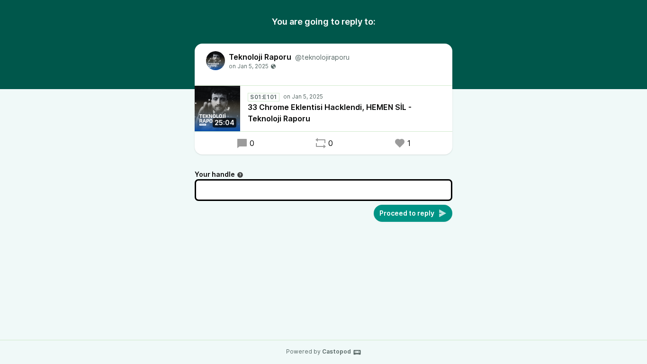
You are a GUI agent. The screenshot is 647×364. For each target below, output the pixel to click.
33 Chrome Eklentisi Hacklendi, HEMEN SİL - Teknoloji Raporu (330, 112)
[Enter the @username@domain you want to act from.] (240, 175)
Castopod (336, 351)
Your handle (215, 174)
